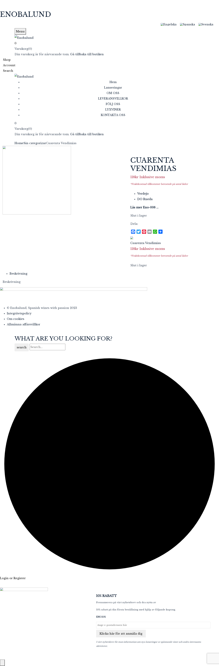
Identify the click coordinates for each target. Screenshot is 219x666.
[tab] (112, 273)
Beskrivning (18, 273)
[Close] (2, 662)
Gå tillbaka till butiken (87, 54)
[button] (109, 43)
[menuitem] (168, 24)
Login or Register (13, 578)
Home (19, 143)
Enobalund (25, 14)
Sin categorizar (34, 143)
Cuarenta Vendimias (145, 243)
